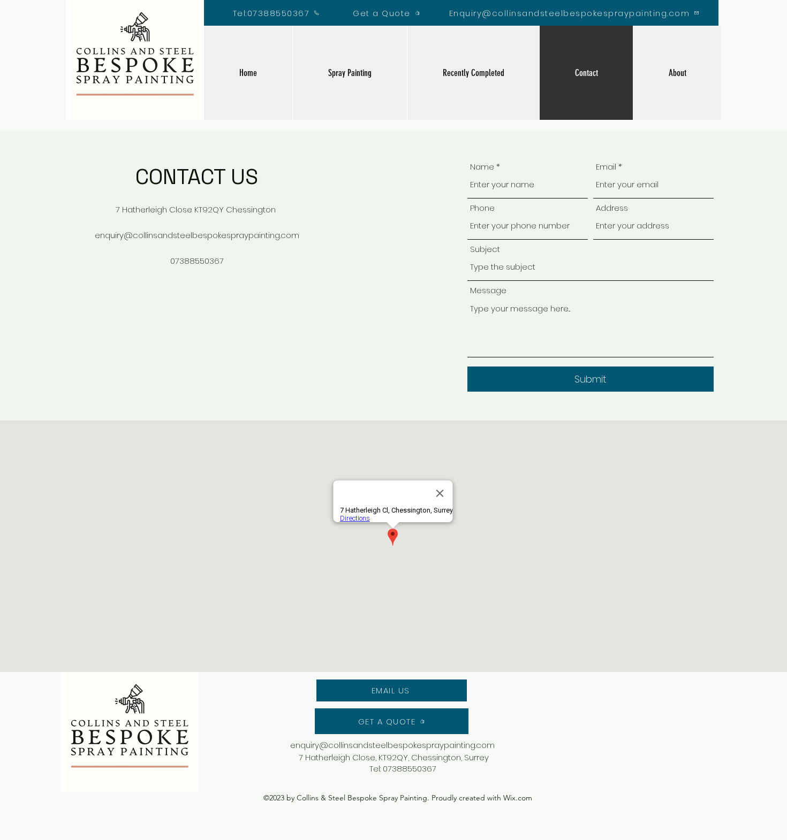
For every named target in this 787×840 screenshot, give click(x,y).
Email (606, 167)
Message (488, 290)
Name (482, 167)
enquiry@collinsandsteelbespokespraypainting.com (197, 235)
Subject (485, 249)
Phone (482, 208)
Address (612, 208)
